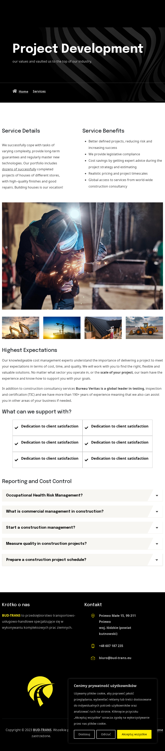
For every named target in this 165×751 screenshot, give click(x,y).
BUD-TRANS (42, 730)
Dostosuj (84, 734)
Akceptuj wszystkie (134, 734)
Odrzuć (106, 734)
